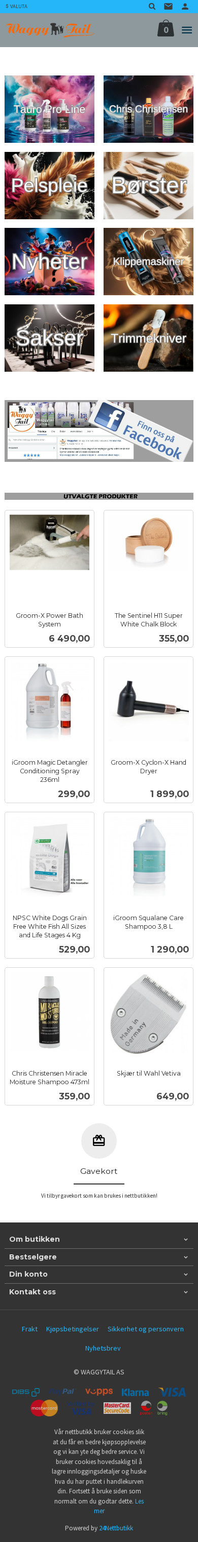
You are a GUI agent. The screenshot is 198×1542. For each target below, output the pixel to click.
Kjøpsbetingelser (72, 1328)
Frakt (30, 1328)
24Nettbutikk (116, 1528)
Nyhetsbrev (103, 1348)
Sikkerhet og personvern (146, 1328)
